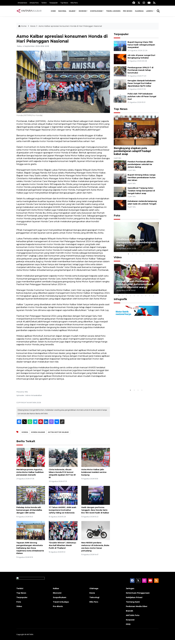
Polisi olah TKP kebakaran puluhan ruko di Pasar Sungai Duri (142, 96)
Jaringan (130, 588)
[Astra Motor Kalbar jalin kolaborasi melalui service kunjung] (95, 457)
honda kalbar (38, 432)
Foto (117, 215)
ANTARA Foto (132, 615)
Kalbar (72, 11)
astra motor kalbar (58, 432)
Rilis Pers (74, 3)
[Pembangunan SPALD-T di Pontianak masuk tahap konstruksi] (120, 71)
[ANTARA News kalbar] (29, 11)
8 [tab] (146, 295)
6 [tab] (138, 295)
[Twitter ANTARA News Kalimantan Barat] (139, 3)
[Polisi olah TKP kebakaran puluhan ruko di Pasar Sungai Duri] (120, 97)
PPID (128, 624)
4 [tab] (140, 254)
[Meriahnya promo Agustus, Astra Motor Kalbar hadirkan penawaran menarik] (30, 457)
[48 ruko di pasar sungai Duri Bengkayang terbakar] (120, 59)
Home (53, 11)
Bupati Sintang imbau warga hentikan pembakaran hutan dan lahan (142, 177)
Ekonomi (82, 11)
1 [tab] (128, 254)
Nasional (62, 11)
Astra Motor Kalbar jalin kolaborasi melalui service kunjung (93, 472)
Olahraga (139, 11)
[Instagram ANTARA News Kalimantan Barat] (144, 3)
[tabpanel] (136, 237)
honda (25, 432)
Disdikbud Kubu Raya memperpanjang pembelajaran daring (136, 242)
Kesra (32, 26)
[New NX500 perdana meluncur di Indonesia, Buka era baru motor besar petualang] (95, 530)
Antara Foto (34, 3)
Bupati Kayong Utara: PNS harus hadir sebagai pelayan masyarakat (141, 45)
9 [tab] (149, 295)
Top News (64, 3)
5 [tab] (144, 254)
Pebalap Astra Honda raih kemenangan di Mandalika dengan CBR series (29, 510)
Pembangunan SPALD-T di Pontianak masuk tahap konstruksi (140, 70)
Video (118, 257)
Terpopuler (53, 3)
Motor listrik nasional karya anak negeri (133, 380)
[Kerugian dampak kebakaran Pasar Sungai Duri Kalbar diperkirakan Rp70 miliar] (120, 84)
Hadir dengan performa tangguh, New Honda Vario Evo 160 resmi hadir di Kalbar (95, 510)
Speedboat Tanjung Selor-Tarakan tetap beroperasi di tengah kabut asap (141, 191)
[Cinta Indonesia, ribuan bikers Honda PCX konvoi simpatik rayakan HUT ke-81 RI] (63, 457)
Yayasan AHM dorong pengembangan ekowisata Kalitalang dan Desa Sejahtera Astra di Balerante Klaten (30, 548)
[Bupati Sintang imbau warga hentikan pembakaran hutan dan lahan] (120, 178)
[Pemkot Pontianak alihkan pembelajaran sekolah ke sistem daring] (120, 165)
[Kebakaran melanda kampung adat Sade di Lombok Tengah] (120, 205)
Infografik (120, 299)
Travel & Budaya (113, 11)
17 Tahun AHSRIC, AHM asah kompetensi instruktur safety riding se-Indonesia (62, 510)
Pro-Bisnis (127, 11)
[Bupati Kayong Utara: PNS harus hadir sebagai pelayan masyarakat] (120, 46)
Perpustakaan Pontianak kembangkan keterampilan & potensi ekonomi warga (135, 284)
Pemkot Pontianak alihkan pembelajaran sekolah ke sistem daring (140, 164)
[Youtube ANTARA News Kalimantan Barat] (149, 3)
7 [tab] (142, 295)
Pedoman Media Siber (136, 606)
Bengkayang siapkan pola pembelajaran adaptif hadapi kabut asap (132, 151)
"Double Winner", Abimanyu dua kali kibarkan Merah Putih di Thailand (62, 545)
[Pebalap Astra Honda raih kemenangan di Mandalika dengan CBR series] (30, 495)
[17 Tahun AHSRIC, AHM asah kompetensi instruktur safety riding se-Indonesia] (63, 495)
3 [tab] (136, 254)
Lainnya (149, 11)
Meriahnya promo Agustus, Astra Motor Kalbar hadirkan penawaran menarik (30, 472)
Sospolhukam (96, 11)
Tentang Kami (133, 602)
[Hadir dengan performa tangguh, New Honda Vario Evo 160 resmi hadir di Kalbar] (95, 495)
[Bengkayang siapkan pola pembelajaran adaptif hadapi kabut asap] (136, 130)
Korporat (130, 620)
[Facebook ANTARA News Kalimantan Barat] (133, 3)
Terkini (44, 3)
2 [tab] (132, 254)
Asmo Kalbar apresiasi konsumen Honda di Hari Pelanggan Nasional (70, 26)
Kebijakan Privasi (134, 597)
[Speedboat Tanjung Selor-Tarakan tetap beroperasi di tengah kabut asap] (120, 191)
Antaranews (22, 3)
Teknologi (94, 597)
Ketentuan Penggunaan (138, 593)
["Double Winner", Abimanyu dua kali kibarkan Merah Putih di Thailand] (63, 530)
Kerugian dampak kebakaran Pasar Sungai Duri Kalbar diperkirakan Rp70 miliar (142, 83)
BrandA (129, 611)
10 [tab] (153, 295)
